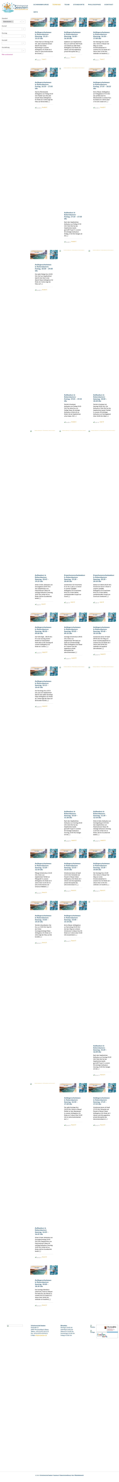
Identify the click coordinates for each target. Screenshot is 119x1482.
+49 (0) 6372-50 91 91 (42, 1331)
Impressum (56, 1475)
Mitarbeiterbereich (79, 1475)
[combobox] (11, 21)
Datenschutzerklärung (65, 1475)
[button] (20, 22)
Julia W (102, 422)
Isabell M (44, 652)
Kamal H (44, 892)
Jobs (72, 1475)
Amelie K (44, 107)
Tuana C (44, 59)
